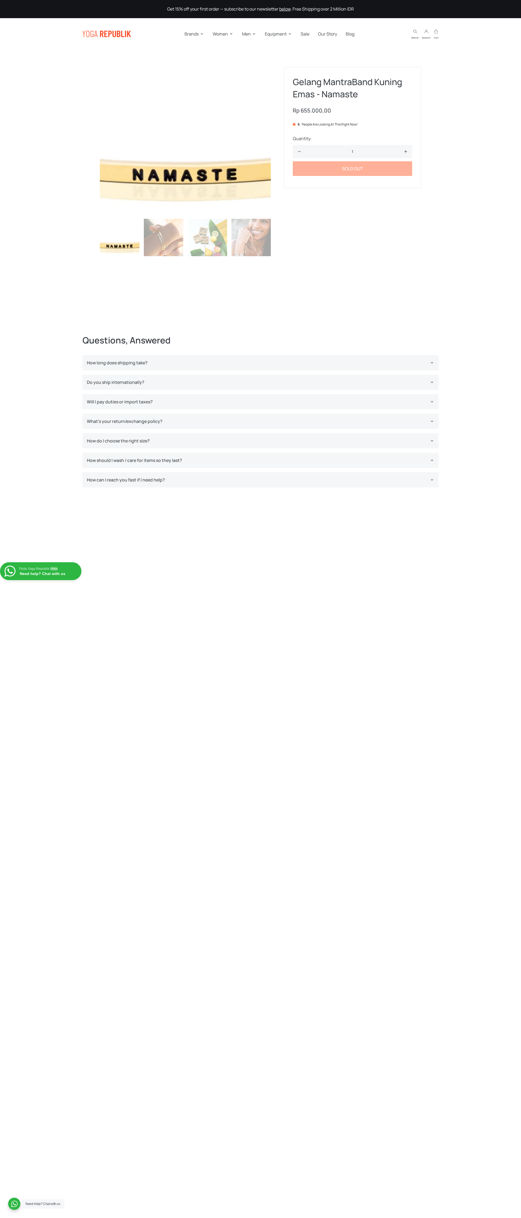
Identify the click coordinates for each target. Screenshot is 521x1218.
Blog (350, 34)
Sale (305, 34)
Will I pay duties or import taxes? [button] (120, 402)
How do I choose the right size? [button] (118, 441)
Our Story (327, 34)
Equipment (276, 34)
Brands (192, 34)
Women (220, 34)
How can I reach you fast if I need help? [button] (126, 480)
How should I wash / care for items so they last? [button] (134, 460)
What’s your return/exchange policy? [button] (125, 421)
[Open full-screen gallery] (185, 140)
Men (246, 34)
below (285, 9)
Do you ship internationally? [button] (115, 382)
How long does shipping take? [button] (117, 363)
